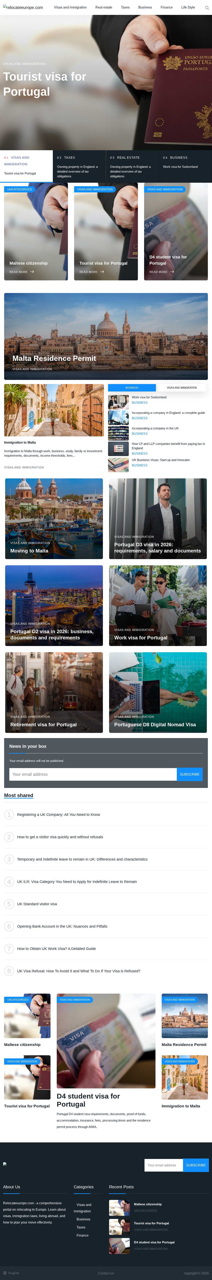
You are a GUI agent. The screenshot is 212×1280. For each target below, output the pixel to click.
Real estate (103, 7)
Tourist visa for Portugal (27, 1106)
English (13, 1273)
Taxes (125, 7)
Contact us (106, 1273)
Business (145, 7)
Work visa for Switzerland (149, 397)
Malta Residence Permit (54, 358)
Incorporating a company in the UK (155, 428)
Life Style (188, 7)
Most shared (18, 795)
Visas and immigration (70, 7)
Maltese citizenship (22, 1044)
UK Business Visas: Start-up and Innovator (161, 460)
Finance (167, 7)
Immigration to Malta (20, 442)
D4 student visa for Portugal (154, 1242)
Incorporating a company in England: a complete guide (168, 412)
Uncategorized (145, 1210)
